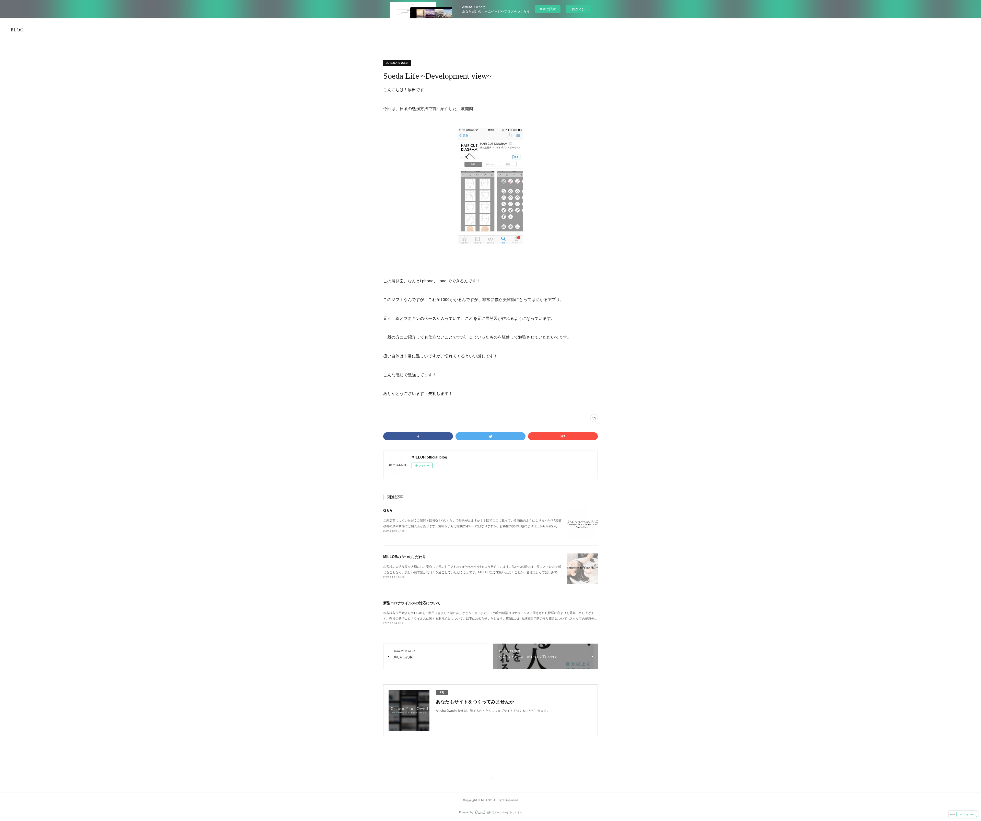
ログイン (578, 9)
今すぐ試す (547, 8)
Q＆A (387, 510)
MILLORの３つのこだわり (404, 556)
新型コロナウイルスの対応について (411, 602)
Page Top (490, 779)
